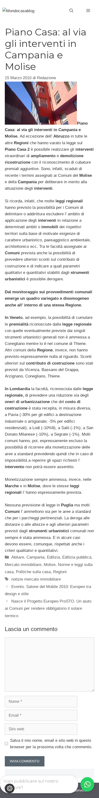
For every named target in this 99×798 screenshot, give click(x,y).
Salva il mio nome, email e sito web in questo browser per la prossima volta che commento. (51, 743)
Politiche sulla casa (33, 572)
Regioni (60, 572)
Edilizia (53, 557)
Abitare (17, 557)
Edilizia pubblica (76, 557)
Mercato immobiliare (23, 564)
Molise (50, 564)
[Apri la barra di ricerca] (71, 11)
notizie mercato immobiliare (36, 579)
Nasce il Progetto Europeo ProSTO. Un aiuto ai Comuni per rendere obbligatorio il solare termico (48, 608)
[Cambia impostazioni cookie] (9, 788)
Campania (35, 557)
